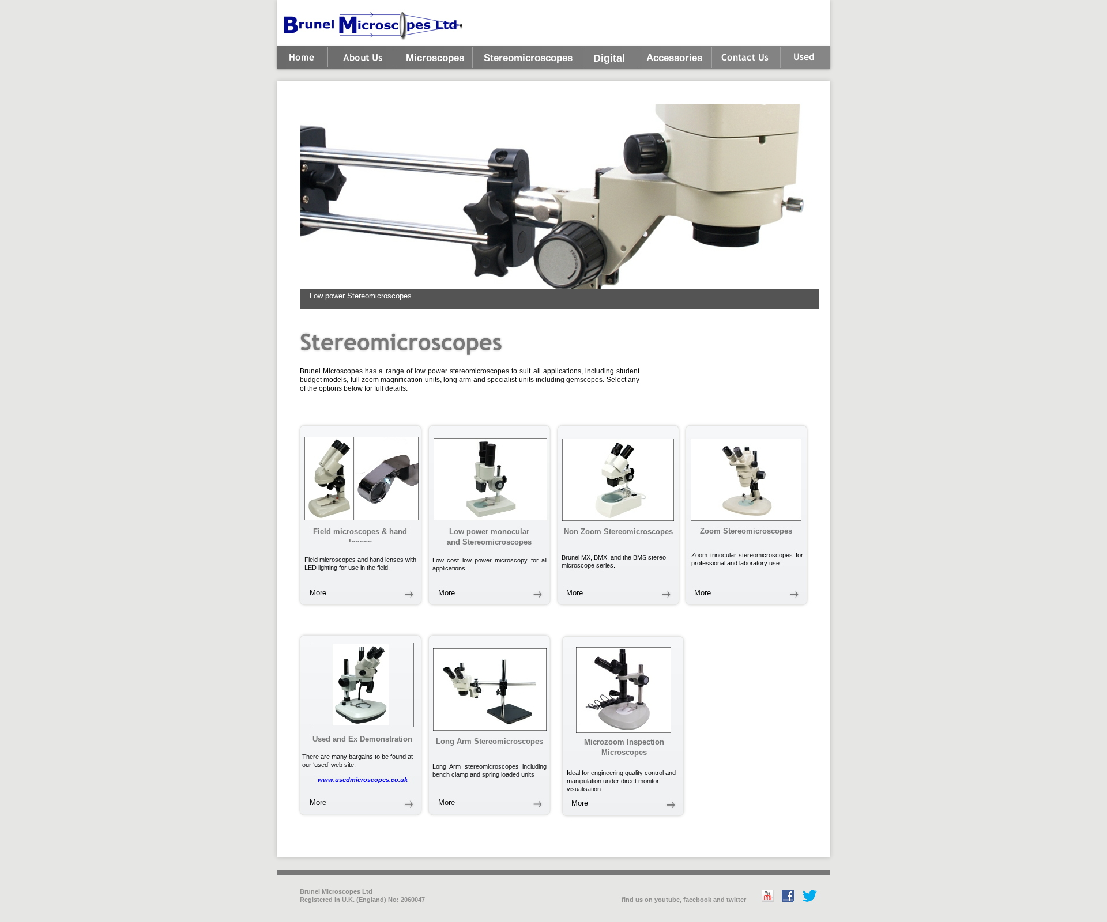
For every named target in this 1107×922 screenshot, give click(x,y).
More (318, 592)
